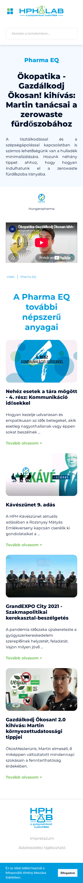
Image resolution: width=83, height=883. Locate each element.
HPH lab (41, 11)
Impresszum (42, 838)
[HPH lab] (41, 818)
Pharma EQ (41, 60)
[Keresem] (71, 33)
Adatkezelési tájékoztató (42, 847)
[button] (22, 878)
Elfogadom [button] (68, 872)
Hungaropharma (41, 209)
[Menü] (10, 11)
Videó (10, 277)
